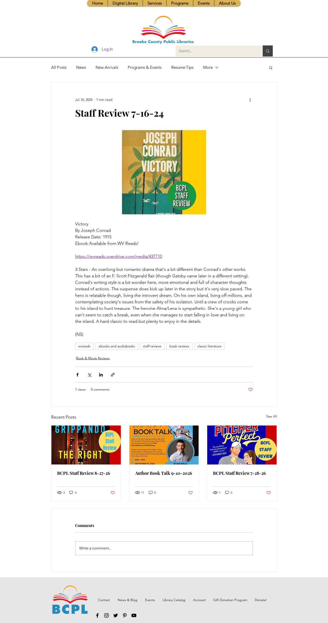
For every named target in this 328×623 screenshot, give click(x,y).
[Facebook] (97, 615)
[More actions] (250, 99)
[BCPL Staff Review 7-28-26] (242, 445)
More (208, 67)
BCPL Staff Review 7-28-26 (239, 473)
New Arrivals (107, 67)
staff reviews (152, 346)
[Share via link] (112, 374)
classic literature (209, 346)
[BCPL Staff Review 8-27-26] (86, 445)
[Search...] (268, 51)
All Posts (59, 67)
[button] (154, 3)
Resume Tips (182, 67)
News (81, 67)
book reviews (179, 346)
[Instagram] (106, 615)
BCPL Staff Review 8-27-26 (83, 473)
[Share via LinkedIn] (101, 374)
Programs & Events (145, 67)
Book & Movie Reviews (93, 358)
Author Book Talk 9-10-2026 (163, 473)
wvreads (84, 346)
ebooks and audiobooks (117, 346)
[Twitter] (116, 615)
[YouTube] (134, 615)
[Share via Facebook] (77, 374)
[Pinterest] (125, 615)
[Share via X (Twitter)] (89, 374)
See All (271, 416)
